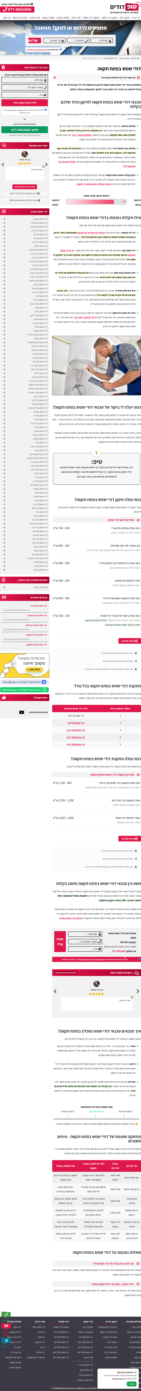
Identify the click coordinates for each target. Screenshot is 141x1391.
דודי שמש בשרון (41, 327)
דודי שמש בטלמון (40, 515)
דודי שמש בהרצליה (40, 242)
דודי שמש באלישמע (39, 350)
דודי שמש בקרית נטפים (38, 407)
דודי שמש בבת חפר (40, 542)
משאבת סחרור (111, 1357)
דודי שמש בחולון (41, 246)
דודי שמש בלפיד (41, 473)
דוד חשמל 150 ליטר (61, 1357)
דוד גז (42, 1347)
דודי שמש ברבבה (41, 396)
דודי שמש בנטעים (40, 438)
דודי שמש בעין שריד (39, 434)
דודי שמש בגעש (41, 450)
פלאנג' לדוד (112, 1342)
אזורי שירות (35, 17)
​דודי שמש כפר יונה (40, 292)
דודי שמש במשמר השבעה (37, 458)
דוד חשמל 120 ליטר (61, 1352)
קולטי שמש (88, 1357)
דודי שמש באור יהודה (39, 276)
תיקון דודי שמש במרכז (70, 918)
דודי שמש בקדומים (40, 554)
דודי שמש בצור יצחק (39, 369)
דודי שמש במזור (41, 419)
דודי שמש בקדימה (40, 361)
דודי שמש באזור (41, 307)
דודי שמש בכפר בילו (39, 469)
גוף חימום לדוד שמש (108, 1332)
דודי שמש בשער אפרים (38, 388)
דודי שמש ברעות (41, 550)
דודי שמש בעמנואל (40, 404)
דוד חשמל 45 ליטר (61, 1337)
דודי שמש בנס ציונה (40, 288)
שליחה (33, 40)
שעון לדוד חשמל (110, 1337)
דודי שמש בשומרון (40, 357)
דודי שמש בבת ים (41, 234)
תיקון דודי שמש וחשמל (107, 1327)
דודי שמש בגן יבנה (40, 323)
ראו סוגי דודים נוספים (36, 1357)
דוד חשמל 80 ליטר (61, 1347)
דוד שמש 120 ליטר (76, 730)
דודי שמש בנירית (41, 427)
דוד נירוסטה (40, 1342)
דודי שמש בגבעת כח (39, 461)
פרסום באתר (135, 1362)
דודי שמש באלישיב (40, 531)
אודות (138, 1352)
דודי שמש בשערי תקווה (38, 384)
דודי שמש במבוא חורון (39, 454)
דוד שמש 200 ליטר (76, 744)
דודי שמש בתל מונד (39, 346)
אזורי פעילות (135, 1337)
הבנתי (131, 1384)
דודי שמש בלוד (41, 296)
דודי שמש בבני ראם (40, 508)
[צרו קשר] (6, 1315)
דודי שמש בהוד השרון (39, 273)
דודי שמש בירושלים (85, 1380)
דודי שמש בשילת (41, 562)
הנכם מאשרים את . (42, 50)
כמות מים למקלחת (13, 1357)
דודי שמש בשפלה (40, 330)
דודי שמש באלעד (40, 338)
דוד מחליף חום (39, 1327)
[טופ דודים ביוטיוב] (22, 712)
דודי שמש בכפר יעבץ (39, 446)
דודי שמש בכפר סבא (39, 253)
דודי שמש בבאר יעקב (39, 315)
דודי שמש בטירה (41, 500)
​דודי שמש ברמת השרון (38, 261)
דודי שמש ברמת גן (40, 265)
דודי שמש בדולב (41, 373)
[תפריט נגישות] (6, 1341)
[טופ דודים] (125, 8)
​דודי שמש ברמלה (40, 284)
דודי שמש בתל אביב (39, 230)
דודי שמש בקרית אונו (39, 303)
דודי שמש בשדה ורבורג (38, 380)
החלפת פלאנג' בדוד (81, 135)
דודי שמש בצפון (86, 1370)
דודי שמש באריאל (40, 300)
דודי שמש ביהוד (41, 311)
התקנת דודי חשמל (91, 17)
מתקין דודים (88, 1327)
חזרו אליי (60, 941)
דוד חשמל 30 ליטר (61, 1332)
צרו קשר (6, 17)
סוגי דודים (76, 17)
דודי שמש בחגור (41, 492)
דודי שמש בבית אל (40, 539)
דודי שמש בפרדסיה (40, 377)
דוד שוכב (41, 1337)
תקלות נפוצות (63, 17)
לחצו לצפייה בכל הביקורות (65, 972)
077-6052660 (118, 951)
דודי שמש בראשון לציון (38, 249)
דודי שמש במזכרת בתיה (38, 334)
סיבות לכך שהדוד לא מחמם (91, 232)
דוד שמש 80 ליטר (76, 722)
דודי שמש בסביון (41, 431)
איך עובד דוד (15, 1352)
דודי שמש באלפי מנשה (38, 280)
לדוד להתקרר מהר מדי (85, 317)
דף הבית (136, 17)
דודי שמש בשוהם (41, 319)
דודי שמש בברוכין (40, 504)
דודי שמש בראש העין (39, 269)
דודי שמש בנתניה (40, 238)
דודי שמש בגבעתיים (39, 222)
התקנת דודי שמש (110, 17)
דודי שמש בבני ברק (40, 257)
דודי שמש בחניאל (40, 496)
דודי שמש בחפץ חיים (39, 485)
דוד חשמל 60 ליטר (61, 1342)
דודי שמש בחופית (40, 488)
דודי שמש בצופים (41, 411)
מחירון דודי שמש (20, 17)
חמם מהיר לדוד (110, 1352)
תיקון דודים (125, 17)
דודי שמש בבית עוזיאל (38, 523)
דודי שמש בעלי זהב (40, 400)
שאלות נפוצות (48, 17)
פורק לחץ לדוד (111, 1347)
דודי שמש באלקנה (40, 535)
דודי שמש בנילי (41, 477)
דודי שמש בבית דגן (40, 519)
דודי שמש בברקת (40, 569)
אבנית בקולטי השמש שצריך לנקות (94, 184)
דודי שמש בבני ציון (40, 527)
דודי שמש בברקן (41, 546)
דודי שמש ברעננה (40, 219)
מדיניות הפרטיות (86, 959)
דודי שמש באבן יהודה (39, 226)
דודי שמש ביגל (42, 512)
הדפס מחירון (128, 640)
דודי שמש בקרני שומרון (38, 392)
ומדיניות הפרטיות (32, 50)
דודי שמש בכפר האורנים (38, 558)
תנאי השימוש (43, 50)
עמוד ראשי (136, 1327)
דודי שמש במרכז (86, 1364)
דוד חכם (41, 1332)
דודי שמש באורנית (40, 354)
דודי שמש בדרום (86, 1375)
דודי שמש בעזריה (40, 415)
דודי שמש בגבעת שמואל (38, 342)
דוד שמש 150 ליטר (76, 737)
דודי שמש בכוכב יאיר (39, 365)
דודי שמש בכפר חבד (39, 465)
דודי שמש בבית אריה (39, 423)
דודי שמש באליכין (40, 481)
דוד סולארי (40, 1352)
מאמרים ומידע (135, 1347)
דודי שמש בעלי (41, 442)
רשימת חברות (135, 1342)
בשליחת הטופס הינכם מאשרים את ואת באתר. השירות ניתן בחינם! (95, 959)
